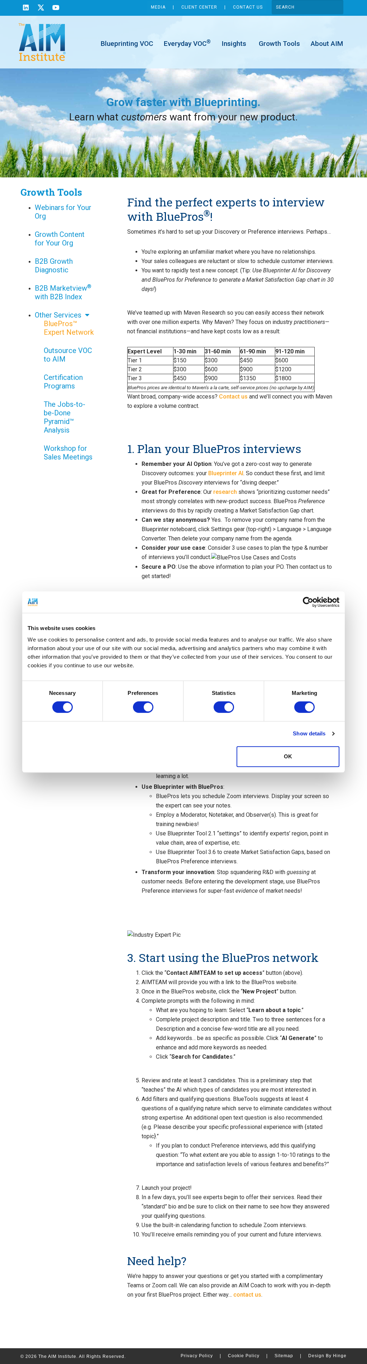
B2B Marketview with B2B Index (63, 292)
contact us (247, 1294)
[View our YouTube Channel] (55, 8)
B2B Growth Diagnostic (54, 265)
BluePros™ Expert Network (69, 328)
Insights (233, 43)
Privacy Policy (201, 1355)
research (225, 491)
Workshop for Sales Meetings (68, 452)
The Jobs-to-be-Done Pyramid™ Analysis (64, 417)
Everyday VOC (187, 43)
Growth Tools (278, 43)
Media (158, 7)
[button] (87, 315)
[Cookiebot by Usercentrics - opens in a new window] (308, 602)
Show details (309, 733)
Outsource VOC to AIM (68, 354)
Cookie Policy (248, 1355)
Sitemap (288, 1355)
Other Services (58, 315)
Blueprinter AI (225, 473)
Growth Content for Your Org (60, 238)
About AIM (327, 43)
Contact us (233, 396)
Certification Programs (63, 381)
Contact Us (248, 7)
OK (288, 756)
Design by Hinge (327, 1355)
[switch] (143, 707)
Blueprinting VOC (127, 43)
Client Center (199, 7)
